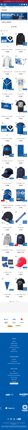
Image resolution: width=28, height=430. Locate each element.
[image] (7, 42)
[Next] (18, 301)
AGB (14, 371)
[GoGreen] (18, 326)
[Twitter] (14, 419)
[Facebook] (8, 419)
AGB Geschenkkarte (14, 373)
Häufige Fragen (14, 343)
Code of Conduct (14, 377)
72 (6, 30)
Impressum (14, 381)
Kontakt (14, 341)
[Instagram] (11, 419)
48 (4, 30)
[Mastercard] (22, 319)
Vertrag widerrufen (14, 383)
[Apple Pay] (6, 323)
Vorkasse (22, 322)
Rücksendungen (14, 345)
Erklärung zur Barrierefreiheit (14, 375)
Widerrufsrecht (14, 351)
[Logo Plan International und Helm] (5, 395)
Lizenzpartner (14, 361)
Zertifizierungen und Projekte (14, 363)
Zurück (4, 7)
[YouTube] (18, 419)
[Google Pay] (14, 323)
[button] (7, 68)
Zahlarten (14, 349)
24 (1, 30)
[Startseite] (5, 4)
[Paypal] (6, 319)
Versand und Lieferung (14, 347)
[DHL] (10, 326)
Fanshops (14, 359)
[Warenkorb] (22, 4)
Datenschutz (14, 379)
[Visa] (14, 319)
